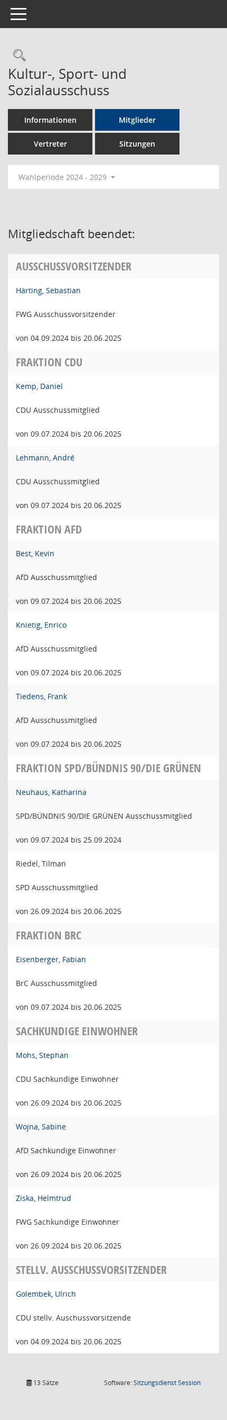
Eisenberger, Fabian (51, 959)
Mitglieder (137, 120)
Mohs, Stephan (42, 1055)
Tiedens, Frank (41, 696)
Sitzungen (137, 144)
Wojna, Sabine (41, 1126)
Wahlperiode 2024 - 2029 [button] (63, 177)
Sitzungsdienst (167, 1382)
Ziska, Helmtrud (43, 1198)
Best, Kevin (35, 553)
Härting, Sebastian (48, 290)
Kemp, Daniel (39, 386)
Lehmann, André (45, 458)
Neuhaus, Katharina (51, 792)
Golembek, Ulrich (46, 1294)
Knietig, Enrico (41, 625)
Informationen (50, 120)
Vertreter (50, 144)
